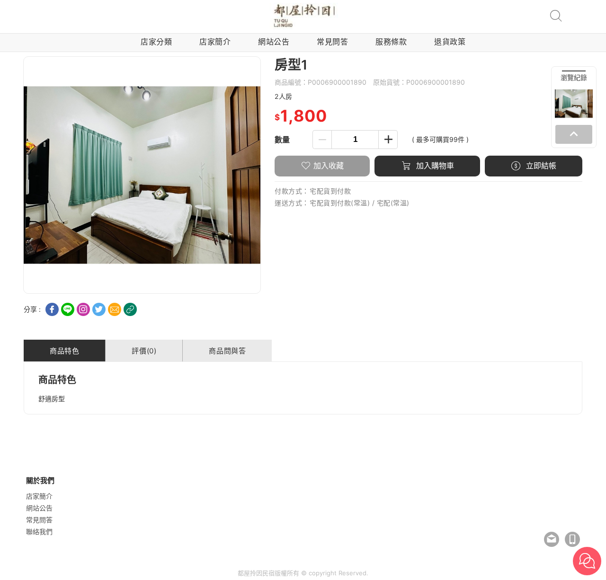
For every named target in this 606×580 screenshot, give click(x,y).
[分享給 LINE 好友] (67, 309)
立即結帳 (540, 165)
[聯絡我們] (551, 539)
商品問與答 (227, 350)
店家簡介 (215, 41)
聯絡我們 (39, 531)
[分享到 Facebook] (52, 309)
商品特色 (64, 350)
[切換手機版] (572, 539)
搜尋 (556, 15)
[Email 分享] (114, 309)
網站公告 (273, 41)
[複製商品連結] (130, 309)
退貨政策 (449, 41)
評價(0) (144, 350)
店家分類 (156, 41)
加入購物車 (434, 165)
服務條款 (391, 41)
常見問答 (332, 41)
